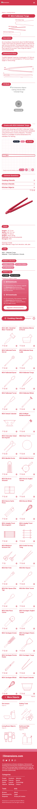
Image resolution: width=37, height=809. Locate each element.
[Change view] (32, 170)
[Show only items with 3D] (34, 318)
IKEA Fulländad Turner (9, 393)
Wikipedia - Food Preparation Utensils (13, 254)
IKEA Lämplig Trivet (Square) (25, 524)
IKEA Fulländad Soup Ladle (26, 351)
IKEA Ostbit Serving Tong (26, 546)
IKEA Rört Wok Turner (26, 588)
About (16, 792)
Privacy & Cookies (19, 796)
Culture (18, 784)
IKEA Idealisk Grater (8, 458)
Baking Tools (23, 703)
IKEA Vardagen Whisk (9, 677)
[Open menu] (34, 2)
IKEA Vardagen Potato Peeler (9, 656)
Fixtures (11, 780)
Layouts (11, 782)
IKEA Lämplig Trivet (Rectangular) (8, 524)
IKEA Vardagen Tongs (26, 655)
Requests (5, 796)
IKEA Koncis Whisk (25, 501)
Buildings (11, 784)
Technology (19, 782)
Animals (4, 780)
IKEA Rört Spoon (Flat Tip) (9, 589)
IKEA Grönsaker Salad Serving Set (9, 436)
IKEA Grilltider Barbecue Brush (24, 414)
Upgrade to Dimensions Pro (15, 307)
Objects (4, 12)
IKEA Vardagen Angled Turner (27, 611)
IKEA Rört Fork (7, 568)
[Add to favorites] (30, 190)
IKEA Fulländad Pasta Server (9, 351)
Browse (4, 792)
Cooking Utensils (11, 12)
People (4, 778)
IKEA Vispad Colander (26, 677)
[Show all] (26, 170)
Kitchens (5, 275)
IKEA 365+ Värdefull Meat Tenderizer (8, 329)
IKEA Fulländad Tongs (26, 372)
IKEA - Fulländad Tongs (9, 252)
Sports (18, 780)
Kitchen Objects (8, 267)
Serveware (5, 703)
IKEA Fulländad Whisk (26, 393)
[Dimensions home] (5, 3)
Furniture (11, 778)
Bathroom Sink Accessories (24, 727)
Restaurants (15, 275)
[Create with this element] (34, 190)
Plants (4, 782)
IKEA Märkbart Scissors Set (7, 546)
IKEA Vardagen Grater (9, 633)
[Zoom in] (23, 170)
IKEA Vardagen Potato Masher (26, 634)
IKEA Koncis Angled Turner (25, 479)
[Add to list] (32, 190)
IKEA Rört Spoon (24, 568)
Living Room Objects (9, 726)
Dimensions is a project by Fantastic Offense (13, 800)
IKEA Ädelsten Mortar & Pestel (26, 329)
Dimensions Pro (7, 794)
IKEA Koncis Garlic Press (8, 502)
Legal (16, 794)
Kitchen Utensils (21, 264)
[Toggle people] (29, 170)
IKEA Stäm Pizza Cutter (7, 611)
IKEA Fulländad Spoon (9, 372)
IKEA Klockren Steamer (6, 479)
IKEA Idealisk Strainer (26, 458)
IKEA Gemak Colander (9, 413)
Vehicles (18, 778)
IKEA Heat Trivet (25, 436)
